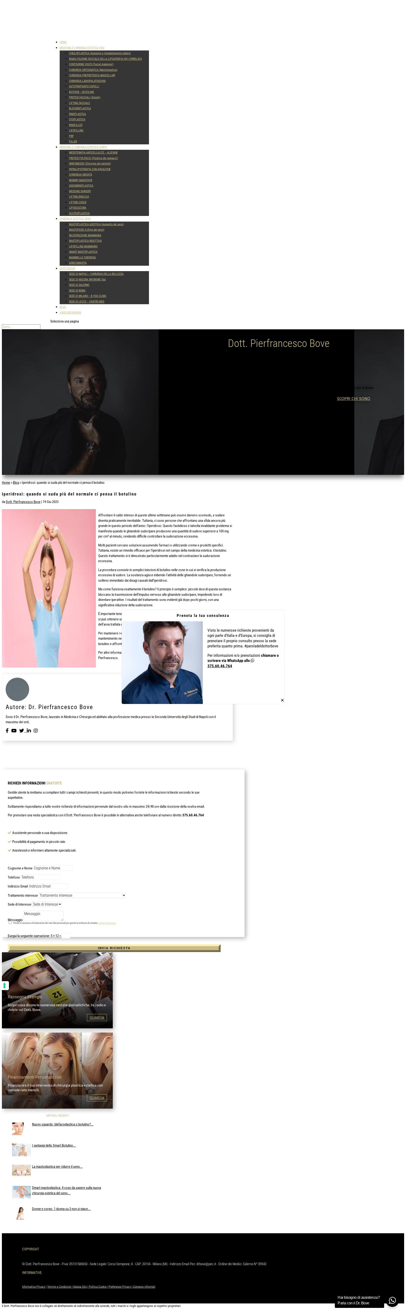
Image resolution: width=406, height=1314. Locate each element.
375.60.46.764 (219, 666)
